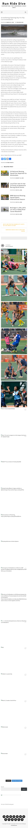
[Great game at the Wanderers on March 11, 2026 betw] (14, 580)
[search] (25, 12)
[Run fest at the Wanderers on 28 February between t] (14, 606)
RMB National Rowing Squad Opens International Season (17, 197)
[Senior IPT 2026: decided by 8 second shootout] (14, 341)
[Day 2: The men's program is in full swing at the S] (14, 447)
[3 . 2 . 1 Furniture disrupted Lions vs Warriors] (14, 633)
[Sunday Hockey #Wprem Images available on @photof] (14, 500)
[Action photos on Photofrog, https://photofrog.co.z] (14, 527)
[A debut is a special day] (14, 686)
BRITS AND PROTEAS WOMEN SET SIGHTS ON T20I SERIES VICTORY (13, 225)
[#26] (14, 659)
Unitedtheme (14, 825)
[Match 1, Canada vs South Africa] (14, 713)
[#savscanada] (14, 766)
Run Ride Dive (14, 3)
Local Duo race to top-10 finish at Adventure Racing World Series (18, 185)
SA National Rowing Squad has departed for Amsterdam (18, 173)
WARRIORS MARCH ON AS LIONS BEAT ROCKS (15, 230)
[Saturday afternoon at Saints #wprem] (14, 553)
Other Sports (10, 162)
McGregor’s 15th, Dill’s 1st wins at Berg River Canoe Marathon (18, 209)
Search (2, 786)
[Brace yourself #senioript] (14, 262)
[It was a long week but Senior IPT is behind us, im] (14, 288)
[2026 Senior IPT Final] (14, 315)
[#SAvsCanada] (14, 739)
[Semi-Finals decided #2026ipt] (14, 421)
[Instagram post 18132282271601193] (14, 394)
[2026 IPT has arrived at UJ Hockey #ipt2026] (14, 474)
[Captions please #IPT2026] (14, 368)
